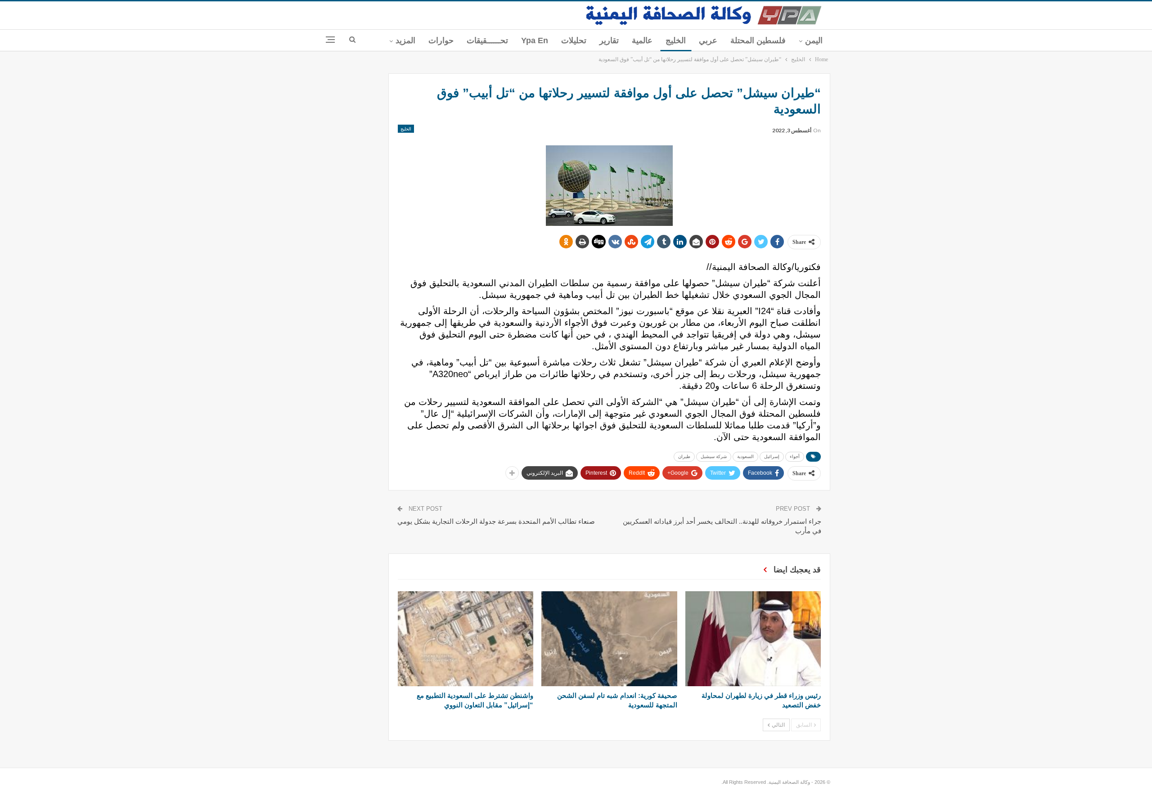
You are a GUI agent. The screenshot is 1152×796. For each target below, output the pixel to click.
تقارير (609, 40)
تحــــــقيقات (487, 40)
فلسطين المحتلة (758, 40)
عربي (708, 40)
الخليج (676, 40)
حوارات (441, 40)
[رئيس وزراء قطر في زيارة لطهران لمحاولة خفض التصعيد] (753, 638)
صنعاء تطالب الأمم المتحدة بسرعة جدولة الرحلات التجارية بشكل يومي (496, 521)
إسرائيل (771, 456)
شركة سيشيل (714, 456)
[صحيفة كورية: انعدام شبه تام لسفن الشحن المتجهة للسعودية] (609, 638)
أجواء (795, 456)
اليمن (814, 40)
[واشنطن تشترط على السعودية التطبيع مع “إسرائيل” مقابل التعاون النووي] (465, 638)
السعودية (745, 456)
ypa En (534, 40)
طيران (684, 456)
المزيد (405, 40)
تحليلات (573, 40)
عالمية (642, 40)
